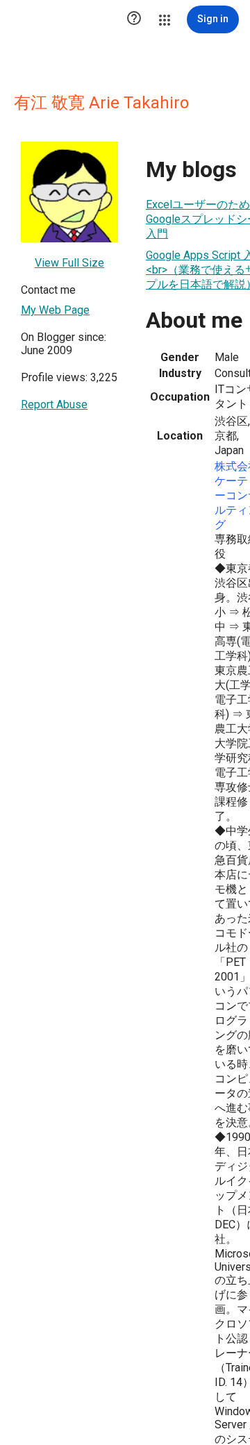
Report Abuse (54, 404)
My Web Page (55, 310)
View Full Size (69, 262)
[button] (134, 19)
